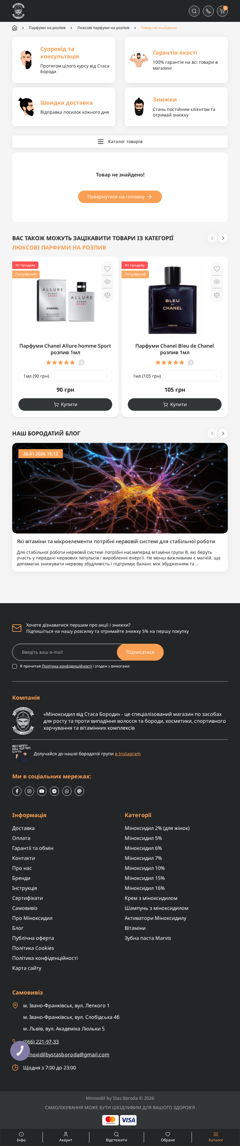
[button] (208, 11)
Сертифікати (27, 898)
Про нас (22, 868)
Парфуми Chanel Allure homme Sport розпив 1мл (65, 349)
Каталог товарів (125, 141)
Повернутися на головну (116, 196)
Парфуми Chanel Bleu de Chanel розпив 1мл (174, 349)
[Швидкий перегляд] (107, 281)
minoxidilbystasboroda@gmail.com (66, 1054)
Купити (69, 404)
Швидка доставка (66, 102)
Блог (17, 928)
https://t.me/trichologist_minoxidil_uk (54, 791)
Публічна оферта (33, 938)
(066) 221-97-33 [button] (41, 1041)
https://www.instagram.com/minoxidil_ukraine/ (29, 791)
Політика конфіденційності (67, 666)
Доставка (23, 828)
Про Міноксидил (32, 918)
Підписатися (140, 652)
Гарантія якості (175, 52)
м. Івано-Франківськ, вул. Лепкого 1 (66, 1005)
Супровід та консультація (59, 52)
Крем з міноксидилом (151, 898)
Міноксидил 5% (143, 838)
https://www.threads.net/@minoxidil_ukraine (79, 791)
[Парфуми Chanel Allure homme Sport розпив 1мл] (65, 300)
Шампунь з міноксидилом (156, 908)
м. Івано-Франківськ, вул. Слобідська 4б (71, 1017)
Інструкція (24, 888)
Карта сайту (26, 968)
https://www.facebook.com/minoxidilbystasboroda (17, 791)
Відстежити (116, 1140)
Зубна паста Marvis (148, 938)
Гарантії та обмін (32, 848)
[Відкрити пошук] (194, 11)
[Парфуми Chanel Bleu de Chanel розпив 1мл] (175, 300)
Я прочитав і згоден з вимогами (75, 666)
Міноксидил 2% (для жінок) (157, 828)
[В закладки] (107, 269)
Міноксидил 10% (145, 868)
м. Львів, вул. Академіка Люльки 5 (64, 1028)
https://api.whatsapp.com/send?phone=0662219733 (67, 791)
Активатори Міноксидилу (155, 918)
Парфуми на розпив (47, 27)
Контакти (23, 858)
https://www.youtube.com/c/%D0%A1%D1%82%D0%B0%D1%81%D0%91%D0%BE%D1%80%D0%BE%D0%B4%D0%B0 (42, 791)
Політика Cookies (33, 948)
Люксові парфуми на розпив (103, 27)
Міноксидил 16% (145, 888)
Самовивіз (25, 908)
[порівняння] (107, 294)
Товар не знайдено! (159, 27)
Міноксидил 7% (143, 858)
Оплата (21, 838)
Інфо (13, 1137)
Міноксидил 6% (143, 848)
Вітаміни (135, 928)
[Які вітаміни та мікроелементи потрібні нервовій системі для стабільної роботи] (120, 487)
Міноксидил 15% (145, 878)
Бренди (21, 878)
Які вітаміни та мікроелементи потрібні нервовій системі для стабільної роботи (116, 541)
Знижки (165, 99)
